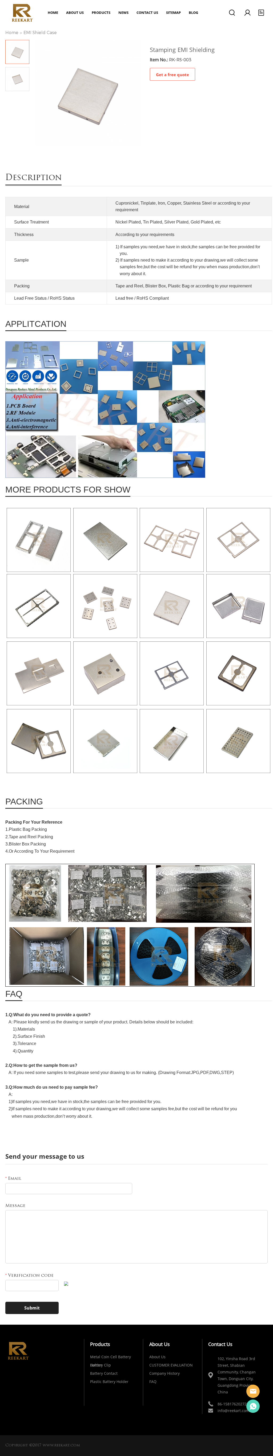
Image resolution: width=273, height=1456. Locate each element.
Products (101, 12)
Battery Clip (100, 1365)
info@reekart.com (233, 1410)
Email (13, 1179)
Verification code (29, 1276)
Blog (193, 12)
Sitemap (173, 12)
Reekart (253, 1391)
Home (53, 12)
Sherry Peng (253, 1406)
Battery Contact (104, 1373)
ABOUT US (75, 12)
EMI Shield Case (40, 32)
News (123, 12)
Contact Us (147, 12)
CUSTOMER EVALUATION (171, 1365)
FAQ (152, 1381)
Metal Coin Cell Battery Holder (110, 1357)
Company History (164, 1373)
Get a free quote (172, 74)
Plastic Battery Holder (109, 1381)
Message (15, 1206)
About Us (157, 1356)
